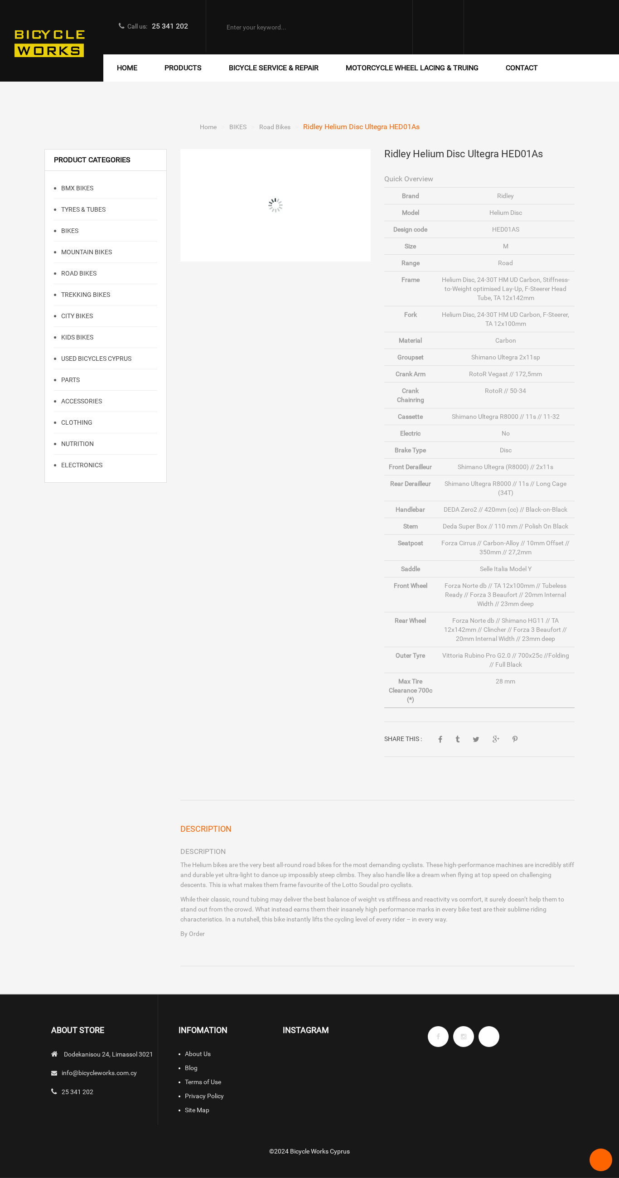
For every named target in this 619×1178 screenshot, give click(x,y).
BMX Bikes (76, 188)
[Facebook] (438, 1036)
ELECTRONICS (81, 465)
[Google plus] (489, 1036)
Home (208, 127)
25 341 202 (170, 26)
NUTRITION (77, 443)
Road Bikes (274, 127)
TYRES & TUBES (83, 209)
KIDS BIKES (76, 337)
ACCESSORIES (81, 401)
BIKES (238, 127)
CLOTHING (76, 422)
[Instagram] (463, 1036)
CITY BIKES (76, 316)
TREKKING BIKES (85, 294)
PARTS (70, 379)
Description (206, 829)
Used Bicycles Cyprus (95, 358)
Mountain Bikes (86, 252)
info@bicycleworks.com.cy (99, 1072)
